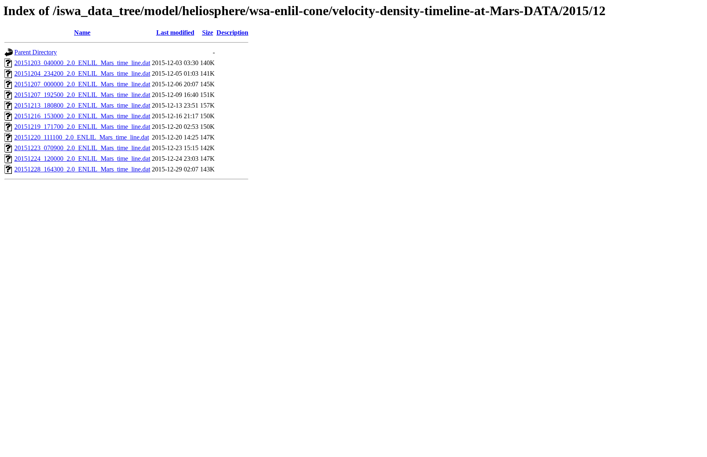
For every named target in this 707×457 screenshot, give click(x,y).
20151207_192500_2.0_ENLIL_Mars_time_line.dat (82, 94)
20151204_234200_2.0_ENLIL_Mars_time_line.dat (82, 73)
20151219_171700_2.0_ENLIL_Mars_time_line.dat (82, 126)
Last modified (175, 32)
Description (232, 32)
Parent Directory (35, 52)
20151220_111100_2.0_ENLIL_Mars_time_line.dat (81, 137)
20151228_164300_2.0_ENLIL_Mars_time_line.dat (82, 169)
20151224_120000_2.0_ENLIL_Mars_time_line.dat (82, 158)
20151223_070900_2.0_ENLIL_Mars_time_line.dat (82, 147)
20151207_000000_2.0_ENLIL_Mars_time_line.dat (82, 84)
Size (207, 32)
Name (82, 32)
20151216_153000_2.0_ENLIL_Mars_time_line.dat (82, 116)
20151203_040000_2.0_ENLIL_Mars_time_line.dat (82, 62)
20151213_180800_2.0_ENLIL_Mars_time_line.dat (82, 105)
